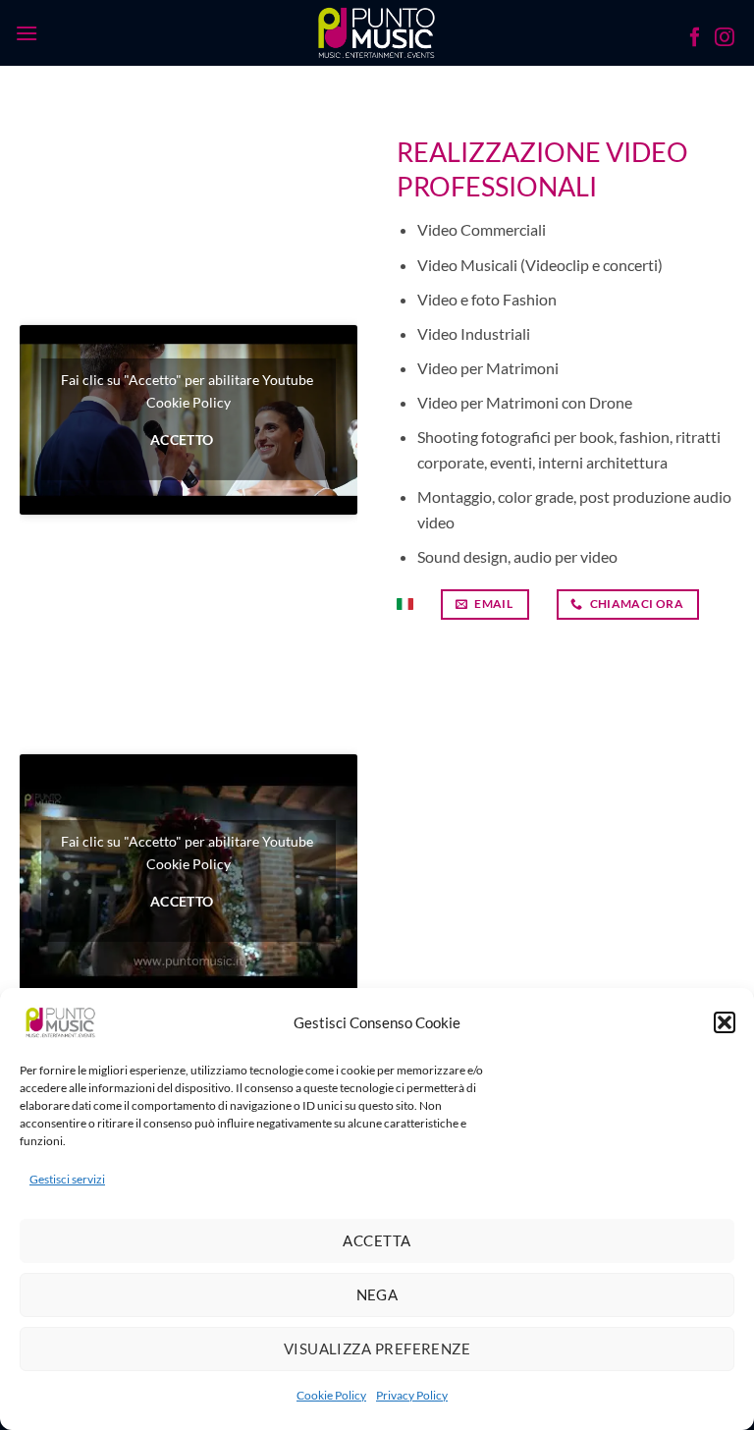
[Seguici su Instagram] (724, 39)
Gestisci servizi (67, 1179)
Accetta (376, 1240)
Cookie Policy (331, 1395)
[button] (724, 1022)
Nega (377, 1294)
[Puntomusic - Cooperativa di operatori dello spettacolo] (377, 32)
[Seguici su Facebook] (695, 39)
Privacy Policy (412, 1395)
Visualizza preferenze (377, 1348)
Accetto (182, 440)
